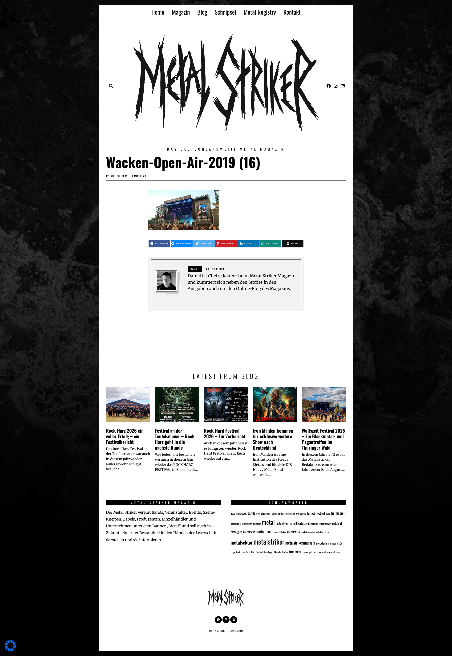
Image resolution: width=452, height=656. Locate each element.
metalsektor (242, 542)
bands (251, 513)
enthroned (290, 513)
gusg (328, 513)
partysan (332, 543)
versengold (308, 552)
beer (258, 513)
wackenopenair (328, 552)
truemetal (296, 551)
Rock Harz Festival (254, 552)
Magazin (181, 11)
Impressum (236, 631)
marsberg (257, 523)
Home (157, 11)
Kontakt (292, 11)
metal (268, 521)
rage (233, 552)
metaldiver (282, 523)
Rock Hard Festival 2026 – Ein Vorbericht (225, 433)
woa (338, 552)
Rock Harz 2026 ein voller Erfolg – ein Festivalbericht (125, 436)
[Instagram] (336, 86)
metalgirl (336, 523)
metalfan (315, 523)
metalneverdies (308, 532)
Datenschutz (217, 631)
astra (233, 513)
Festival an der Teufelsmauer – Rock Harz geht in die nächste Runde (175, 439)
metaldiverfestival (299, 523)
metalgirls (236, 531)
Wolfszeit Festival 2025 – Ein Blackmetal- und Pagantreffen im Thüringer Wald (323, 439)
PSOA (339, 543)
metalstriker (269, 541)
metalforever (325, 523)
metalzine (321, 543)
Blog (202, 11)
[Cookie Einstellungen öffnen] (10, 649)
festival (320, 513)
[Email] (342, 86)
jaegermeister (246, 523)
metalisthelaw (280, 532)
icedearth (235, 523)
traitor (285, 552)
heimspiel (338, 513)
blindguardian (278, 513)
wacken (317, 552)
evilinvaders (301, 513)
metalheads (264, 531)
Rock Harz (240, 552)
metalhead (249, 531)
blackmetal (266, 513)
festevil (311, 513)
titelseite (277, 552)
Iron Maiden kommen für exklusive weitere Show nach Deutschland (273, 439)
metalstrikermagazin (300, 543)
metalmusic (294, 531)
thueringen (268, 552)
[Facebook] (328, 86)
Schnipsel (225, 11)
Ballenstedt (241, 513)
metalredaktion (322, 532)
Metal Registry (260, 11)
